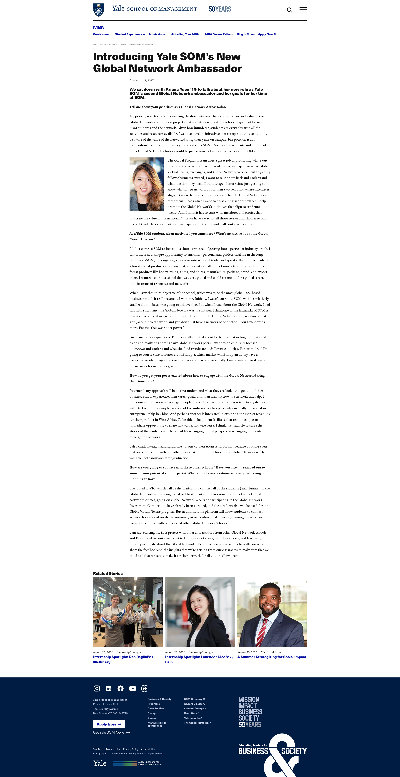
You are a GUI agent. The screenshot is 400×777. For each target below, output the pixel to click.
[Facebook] (120, 691)
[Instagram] (96, 691)
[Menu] (303, 9)
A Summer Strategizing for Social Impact (271, 656)
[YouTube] (132, 691)
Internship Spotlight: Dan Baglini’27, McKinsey (124, 659)
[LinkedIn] (108, 691)
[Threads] (144, 691)
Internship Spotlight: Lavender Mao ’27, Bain (199, 659)
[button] (102, 33)
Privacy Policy (130, 749)
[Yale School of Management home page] (145, 10)
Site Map (98, 749)
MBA (98, 27)
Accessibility (148, 749)
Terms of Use (113, 749)
